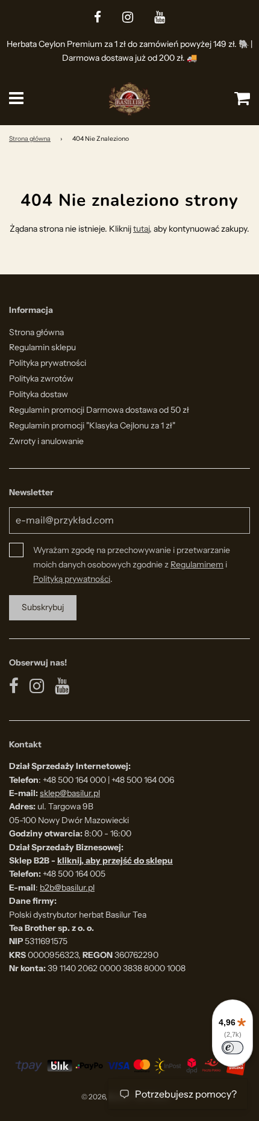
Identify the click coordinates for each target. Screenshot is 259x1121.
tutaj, (142, 228)
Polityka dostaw (38, 394)
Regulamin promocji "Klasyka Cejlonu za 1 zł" (92, 425)
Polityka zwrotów (41, 378)
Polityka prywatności (47, 362)
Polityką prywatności (71, 578)
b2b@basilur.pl (67, 887)
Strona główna (30, 139)
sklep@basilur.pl (70, 793)
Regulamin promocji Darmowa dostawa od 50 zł (99, 409)
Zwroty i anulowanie (46, 441)
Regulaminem (196, 564)
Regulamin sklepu (42, 347)
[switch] (232, 1047)
